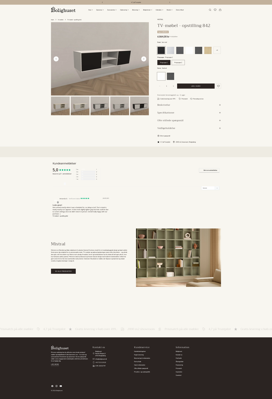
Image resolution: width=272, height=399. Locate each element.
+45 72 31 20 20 (100, 362)
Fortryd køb (137, 361)
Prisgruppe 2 (178, 62)
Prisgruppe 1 (164, 62)
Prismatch (179, 368)
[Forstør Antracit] (200, 48)
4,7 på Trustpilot (165, 142)
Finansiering (179, 365)
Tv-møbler (60, 19)
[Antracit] (198, 50)
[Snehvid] (189, 50)
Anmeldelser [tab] (58, 184)
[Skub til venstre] (56, 58)
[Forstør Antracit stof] (182, 48)
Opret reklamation (139, 365)
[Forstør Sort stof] (163, 48)
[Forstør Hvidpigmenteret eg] (210, 48)
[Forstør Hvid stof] (172, 48)
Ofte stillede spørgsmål (141, 368)
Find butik (179, 358)
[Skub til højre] (143, 58)
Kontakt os (179, 355)
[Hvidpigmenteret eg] (208, 50)
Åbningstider (179, 361)
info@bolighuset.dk (101, 359)
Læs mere (55, 364)
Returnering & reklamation (142, 358)
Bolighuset (179, 351)
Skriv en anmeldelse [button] (210, 170)
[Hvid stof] (170, 50)
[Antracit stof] (180, 50)
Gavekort (178, 375)
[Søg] (210, 10)
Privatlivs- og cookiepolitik (142, 372)
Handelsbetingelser (140, 351)
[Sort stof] (161, 50)
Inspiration (179, 372)
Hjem (52, 19)
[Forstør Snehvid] (191, 48)
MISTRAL (160, 19)
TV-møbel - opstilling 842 (60, 216)
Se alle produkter (63, 271)
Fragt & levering (139, 355)
